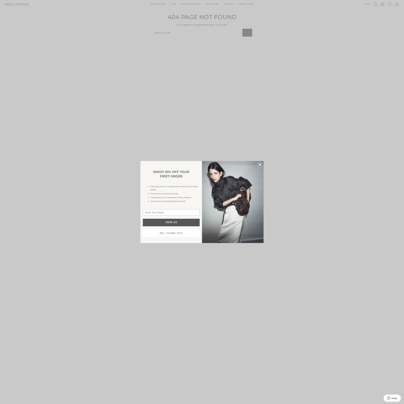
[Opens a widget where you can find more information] (392, 398)
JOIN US (171, 222)
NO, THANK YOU (171, 233)
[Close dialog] (260, 164)
